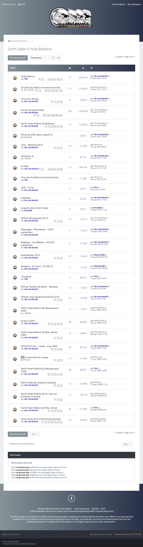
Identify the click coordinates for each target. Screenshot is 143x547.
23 (45, 115)
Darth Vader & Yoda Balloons (30, 49)
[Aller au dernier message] (109, 76)
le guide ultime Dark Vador (35, 208)
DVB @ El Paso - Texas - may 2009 (39, 346)
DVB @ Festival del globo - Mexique (39, 286)
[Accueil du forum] (71, 17)
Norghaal (28, 137)
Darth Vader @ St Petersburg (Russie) (41, 419)
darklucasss (99, 320)
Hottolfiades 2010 (30, 255)
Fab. (26, 79)
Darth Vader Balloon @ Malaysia (37, 123)
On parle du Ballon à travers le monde (40, 87)
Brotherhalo (99, 308)
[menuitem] (21, 4)
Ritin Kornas (99, 332)
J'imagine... (27, 276)
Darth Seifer (99, 87)
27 (61, 115)
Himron (97, 144)
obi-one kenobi (101, 76)
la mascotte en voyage (36, 357)
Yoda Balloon (28, 76)
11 (57, 91)
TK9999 (30, 90)
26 (57, 115)
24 (49, 115)
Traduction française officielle (15, 544)
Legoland (26, 197)
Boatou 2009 (28, 320)
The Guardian (100, 110)
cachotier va (27, 156)
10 (53, 91)
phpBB (16, 541)
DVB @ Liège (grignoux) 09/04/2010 (40, 296)
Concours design (30, 98)
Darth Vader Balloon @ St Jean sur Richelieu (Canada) (39, 395)
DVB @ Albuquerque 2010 (34, 218)
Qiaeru (33, 544)
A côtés (25, 166)
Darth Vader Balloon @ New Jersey (39, 407)
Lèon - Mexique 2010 (32, 144)
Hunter (97, 382)
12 (61, 91)
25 (53, 115)
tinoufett (28, 210)
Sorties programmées (32, 110)
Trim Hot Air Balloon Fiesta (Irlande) (39, 177)
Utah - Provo (27, 187)
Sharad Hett (99, 255)
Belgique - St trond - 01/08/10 (37, 266)
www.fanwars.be (82, 509)
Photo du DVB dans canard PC (37, 134)
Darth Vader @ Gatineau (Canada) (38, 382)
